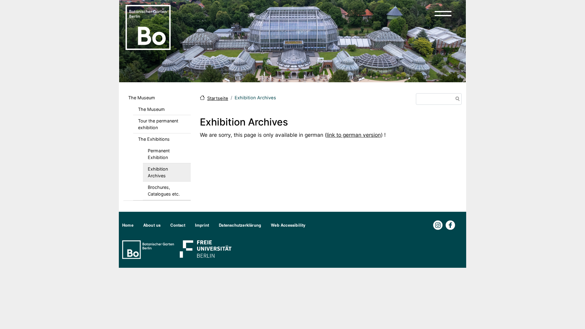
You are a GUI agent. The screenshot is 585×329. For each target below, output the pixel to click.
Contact (177, 225)
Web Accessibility (288, 225)
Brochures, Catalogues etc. (164, 190)
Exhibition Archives (158, 172)
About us (152, 225)
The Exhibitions (154, 139)
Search (456, 99)
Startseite (217, 98)
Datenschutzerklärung (240, 225)
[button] (443, 13)
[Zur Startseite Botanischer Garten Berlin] (148, 27)
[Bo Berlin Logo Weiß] (149, 249)
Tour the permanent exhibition (158, 124)
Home (127, 225)
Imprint (202, 225)
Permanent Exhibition (159, 154)
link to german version (354, 135)
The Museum (141, 97)
